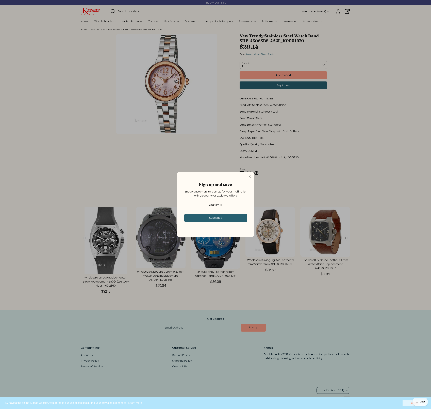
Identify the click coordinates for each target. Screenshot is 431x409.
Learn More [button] (135, 402)
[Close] (250, 176)
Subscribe (215, 218)
